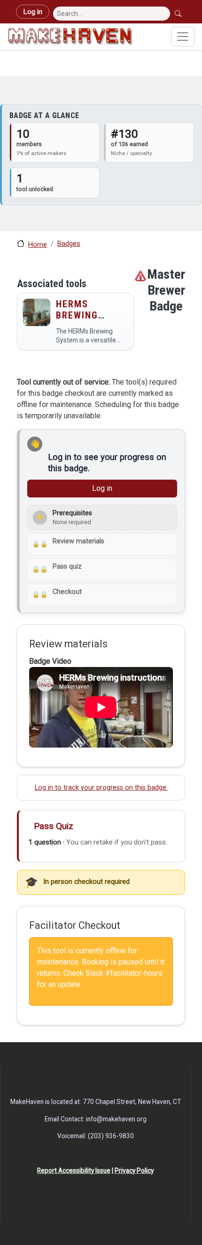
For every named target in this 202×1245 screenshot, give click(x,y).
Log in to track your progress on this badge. (101, 788)
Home (37, 244)
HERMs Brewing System (77, 315)
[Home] (70, 36)
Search (179, 14)
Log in (32, 11)
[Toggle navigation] (182, 36)
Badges (68, 243)
